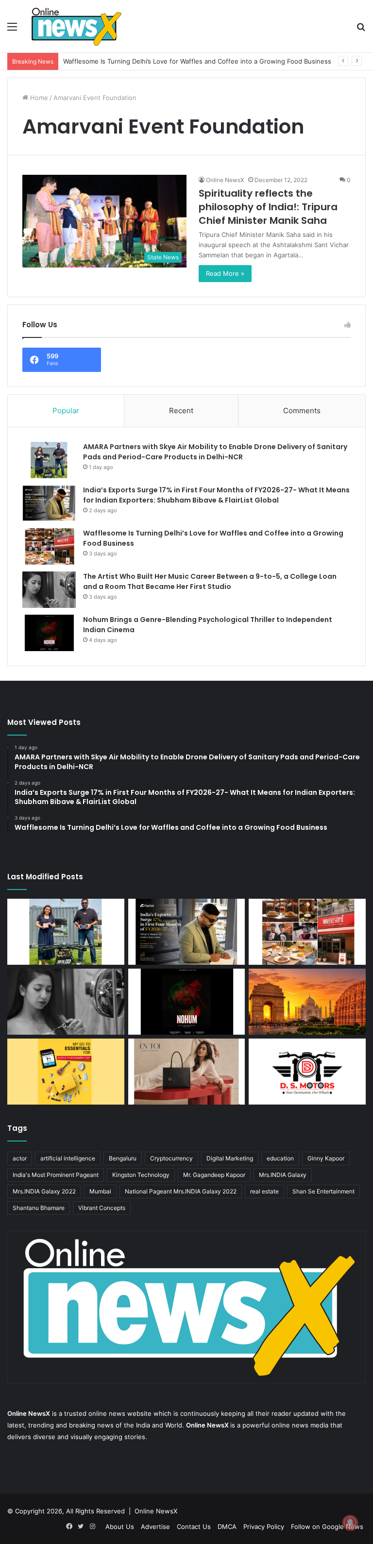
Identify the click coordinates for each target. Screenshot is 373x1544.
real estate (264, 1191)
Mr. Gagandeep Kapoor (214, 1174)
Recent (181, 410)
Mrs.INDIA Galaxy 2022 (44, 1191)
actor (20, 1158)
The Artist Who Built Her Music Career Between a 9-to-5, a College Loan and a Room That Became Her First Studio (210, 581)
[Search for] (361, 30)
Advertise (155, 1526)
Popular (65, 410)
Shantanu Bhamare (39, 1207)
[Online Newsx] (76, 26)
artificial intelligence (67, 1158)
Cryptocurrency (171, 1158)
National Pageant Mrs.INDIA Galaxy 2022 (181, 1191)
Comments (302, 410)
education (280, 1158)
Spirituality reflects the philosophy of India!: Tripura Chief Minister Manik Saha (268, 206)
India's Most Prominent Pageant (56, 1174)
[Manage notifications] (350, 1522)
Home (38, 97)
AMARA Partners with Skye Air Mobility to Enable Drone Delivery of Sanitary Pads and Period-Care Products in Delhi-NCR (215, 452)
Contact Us (194, 1526)
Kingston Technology (141, 1174)
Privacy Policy (263, 1526)
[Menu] (12, 30)
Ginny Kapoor (325, 1158)
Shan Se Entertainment (323, 1191)
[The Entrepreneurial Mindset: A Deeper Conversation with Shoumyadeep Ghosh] (307, 1072)
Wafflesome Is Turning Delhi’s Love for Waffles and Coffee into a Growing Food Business (197, 61)
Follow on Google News (327, 1526)
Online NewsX (225, 180)
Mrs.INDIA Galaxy (282, 1174)
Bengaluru (122, 1158)
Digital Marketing (229, 1158)
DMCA (227, 1526)
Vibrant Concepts (101, 1207)
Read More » (225, 273)
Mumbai (100, 1191)
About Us (119, 1526)
